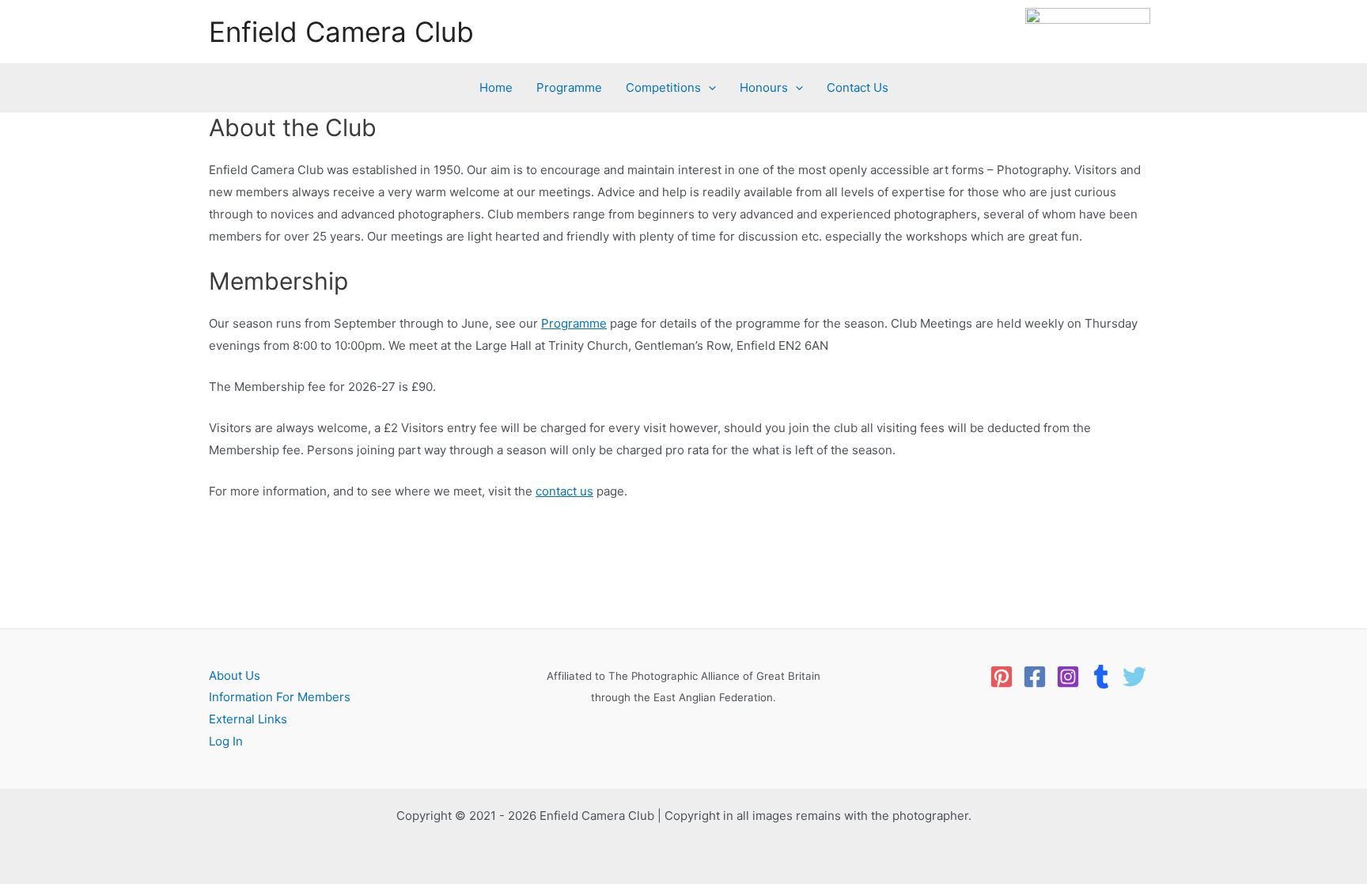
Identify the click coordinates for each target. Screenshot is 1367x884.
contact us (564, 491)
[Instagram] (1068, 677)
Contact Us (857, 87)
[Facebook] (1035, 677)
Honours (764, 87)
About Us (234, 675)
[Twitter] (1134, 677)
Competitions (663, 87)
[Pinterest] (1001, 677)
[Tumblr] (1101, 677)
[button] (708, 88)
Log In (226, 741)
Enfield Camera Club (341, 31)
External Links (248, 719)
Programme (569, 87)
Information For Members (279, 696)
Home (496, 87)
